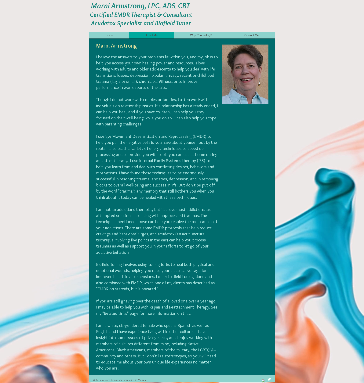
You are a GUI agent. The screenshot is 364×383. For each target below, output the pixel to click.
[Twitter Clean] (269, 379)
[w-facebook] (263, 381)
